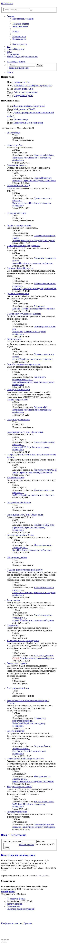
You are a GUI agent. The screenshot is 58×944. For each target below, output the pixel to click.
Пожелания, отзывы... (17, 165)
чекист (15, 359)
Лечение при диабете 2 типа (20, 535)
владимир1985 (19, 447)
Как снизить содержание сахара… (29, 378)
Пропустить (7, 3)
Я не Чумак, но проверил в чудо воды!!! (33, 85)
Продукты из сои (22, 82)
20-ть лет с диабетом (43, 655)
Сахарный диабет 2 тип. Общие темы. (25, 515)
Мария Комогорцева (22, 382)
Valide (15, 472)
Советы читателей (15, 731)
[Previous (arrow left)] (2, 942)
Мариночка (17, 331)
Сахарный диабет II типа (19, 502)
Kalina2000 (17, 723)
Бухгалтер (17, 288)
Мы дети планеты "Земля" (19, 786)
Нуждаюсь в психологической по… (29, 719)
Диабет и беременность (18, 293)
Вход (4, 834)
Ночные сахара (21, 119)
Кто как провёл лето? (44, 801)
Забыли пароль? (26, 844)
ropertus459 (17, 527)
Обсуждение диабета (17, 557)
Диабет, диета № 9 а (23, 89)
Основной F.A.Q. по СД (18, 185)
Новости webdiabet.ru (44, 155)
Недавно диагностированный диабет (24, 570)
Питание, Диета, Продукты (20, 268)
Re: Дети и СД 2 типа (44, 525)
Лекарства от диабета (17, 663)
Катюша (16, 309)
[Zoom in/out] (8, 939)
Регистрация (18, 834)
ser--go (15, 263)
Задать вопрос (13, 600)
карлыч (15, 620)
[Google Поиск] (31, 10)
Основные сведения (16, 213)
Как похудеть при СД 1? (45, 470)
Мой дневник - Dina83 (24, 109)
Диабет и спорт (14, 339)
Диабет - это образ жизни (19, 225)
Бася (14, 550)
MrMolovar (17, 804)
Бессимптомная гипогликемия (28, 123)
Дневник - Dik (41, 407)
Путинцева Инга (20, 157)
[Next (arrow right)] (5, 942)
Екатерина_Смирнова (23, 592)
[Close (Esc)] (2, 939)
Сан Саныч (17, 751)
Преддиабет (12, 625)
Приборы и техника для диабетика (23, 245)
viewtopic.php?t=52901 (17, 399)
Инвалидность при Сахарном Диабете (25, 758)
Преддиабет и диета (23, 95)
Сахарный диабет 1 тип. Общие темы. (25, 432)
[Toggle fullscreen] (5, 939)
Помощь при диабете (44, 824)
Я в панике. (39, 306)
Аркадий (16, 827)
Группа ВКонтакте (43, 178)
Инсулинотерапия (15, 477)
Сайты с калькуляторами (26, 92)
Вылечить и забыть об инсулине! (29, 106)
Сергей (15, 658)
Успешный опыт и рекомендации (23, 640)
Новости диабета (15, 145)
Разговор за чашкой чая (18, 688)
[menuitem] (20, 24)
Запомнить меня (44, 844)
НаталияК (17, 180)
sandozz (16, 781)
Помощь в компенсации (18, 389)
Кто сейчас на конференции (18, 854)
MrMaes (16, 495)
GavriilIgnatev (8, 891)
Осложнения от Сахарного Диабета (24, 314)
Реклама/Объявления (17, 812)
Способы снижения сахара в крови (23, 364)
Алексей (16, 240)
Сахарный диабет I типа (18, 419)
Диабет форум (13, 133)
